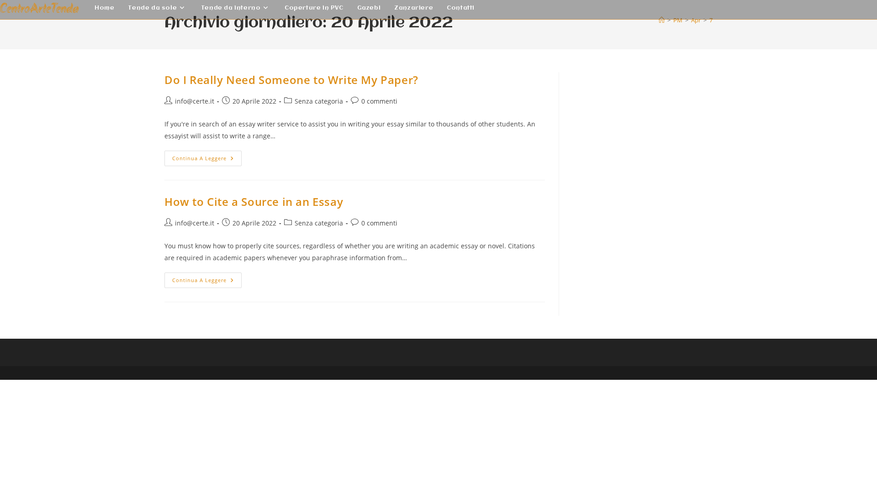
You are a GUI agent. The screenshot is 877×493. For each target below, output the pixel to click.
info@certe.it (194, 101)
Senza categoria (319, 101)
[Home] (662, 20)
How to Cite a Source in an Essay (253, 201)
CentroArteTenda (39, 9)
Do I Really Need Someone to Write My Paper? (291, 79)
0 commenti (379, 101)
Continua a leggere (207, 160)
